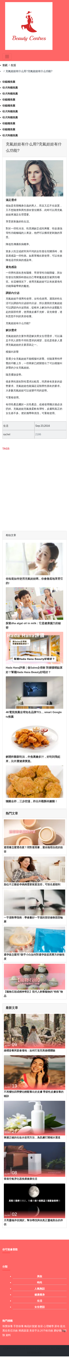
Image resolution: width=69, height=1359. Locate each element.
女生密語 (39, 1307)
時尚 (39, 1282)
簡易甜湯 (23, 1330)
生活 (13, 65)
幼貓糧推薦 (8, 81)
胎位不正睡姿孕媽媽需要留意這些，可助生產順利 (32, 884)
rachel (6, 434)
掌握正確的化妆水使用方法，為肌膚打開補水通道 (32, 1137)
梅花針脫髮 (30, 1326)
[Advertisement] (34, 488)
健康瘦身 (39, 1294)
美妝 (39, 1276)
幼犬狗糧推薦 (10, 87)
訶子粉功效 (46, 1330)
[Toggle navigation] (7, 56)
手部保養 (18, 1326)
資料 (8, 1335)
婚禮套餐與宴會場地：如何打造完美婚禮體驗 (29, 1050)
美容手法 (34, 1330)
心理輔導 (48, 1326)
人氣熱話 (39, 1288)
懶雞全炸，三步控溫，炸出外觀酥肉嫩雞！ (32, 801)
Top (64, 1331)
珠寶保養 (7, 1326)
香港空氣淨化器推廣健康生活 (20, 1178)
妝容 (40, 1326)
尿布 (57, 1326)
